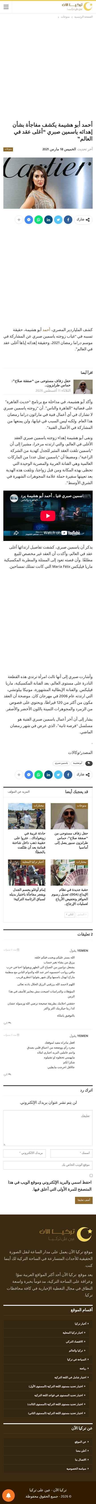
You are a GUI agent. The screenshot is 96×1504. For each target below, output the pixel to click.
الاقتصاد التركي (74, 1342)
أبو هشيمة (77, 763)
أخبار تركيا (80, 1324)
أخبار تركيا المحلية (33, 862)
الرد (5, 1023)
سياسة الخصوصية (76, 1469)
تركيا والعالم (76, 1351)
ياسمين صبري (61, 763)
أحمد (46, 330)
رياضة (83, 1369)
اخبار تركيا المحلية (73, 1333)
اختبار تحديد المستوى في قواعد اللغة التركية (58, 1395)
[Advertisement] (48, 70)
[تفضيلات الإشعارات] (8, 1495)
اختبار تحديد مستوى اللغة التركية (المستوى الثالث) (55, 1404)
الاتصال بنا (80, 1460)
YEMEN (82, 951)
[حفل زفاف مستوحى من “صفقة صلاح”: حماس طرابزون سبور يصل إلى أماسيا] (83, 387)
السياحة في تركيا (76, 1360)
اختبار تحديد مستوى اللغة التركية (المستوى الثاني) (55, 1413)
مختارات (39, 806)
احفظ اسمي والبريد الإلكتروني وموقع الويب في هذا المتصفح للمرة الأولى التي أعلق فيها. (50, 1186)
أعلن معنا (81, 1451)
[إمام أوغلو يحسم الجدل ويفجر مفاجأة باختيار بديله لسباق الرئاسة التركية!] (26, 872)
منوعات (8, 149)
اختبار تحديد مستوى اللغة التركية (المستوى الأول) (56, 1386)
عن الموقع (80, 1442)
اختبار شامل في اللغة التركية (70, 1377)
